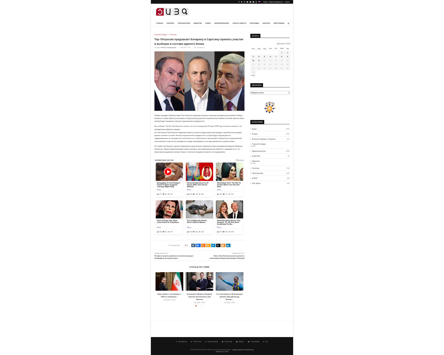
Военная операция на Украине (270, 139)
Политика (170, 23)
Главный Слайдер (160, 35)
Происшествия (184, 23)
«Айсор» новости (239, 23)
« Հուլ (252, 75)
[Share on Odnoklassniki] (203, 245)
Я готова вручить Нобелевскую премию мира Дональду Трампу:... (229, 297)
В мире (208, 23)
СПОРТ (270, 178)
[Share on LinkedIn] (228, 245)
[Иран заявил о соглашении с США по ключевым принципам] (169, 281)
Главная (159, 23)
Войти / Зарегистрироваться (273, 2)
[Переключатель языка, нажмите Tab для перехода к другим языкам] (259, 1)
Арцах (270, 129)
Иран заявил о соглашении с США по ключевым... (169, 295)
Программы (254, 23)
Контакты (266, 23)
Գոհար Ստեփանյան (168, 47)
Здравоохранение (221, 23)
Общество (198, 23)
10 (253, 60)
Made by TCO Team (222, 351)
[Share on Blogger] (223, 245)
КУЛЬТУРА (270, 156)
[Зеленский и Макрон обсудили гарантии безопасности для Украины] (199, 281)
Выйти (287, 2)
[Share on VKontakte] (193, 245)
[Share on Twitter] (218, 245)
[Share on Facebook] (198, 245)
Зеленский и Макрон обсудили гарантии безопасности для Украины (199, 297)
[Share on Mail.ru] (208, 245)
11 (258, 60)
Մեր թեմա (270, 183)
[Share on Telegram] (213, 245)
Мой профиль (279, 23)
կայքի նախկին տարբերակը (243, 349)
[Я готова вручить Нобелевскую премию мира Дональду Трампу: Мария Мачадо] (229, 281)
